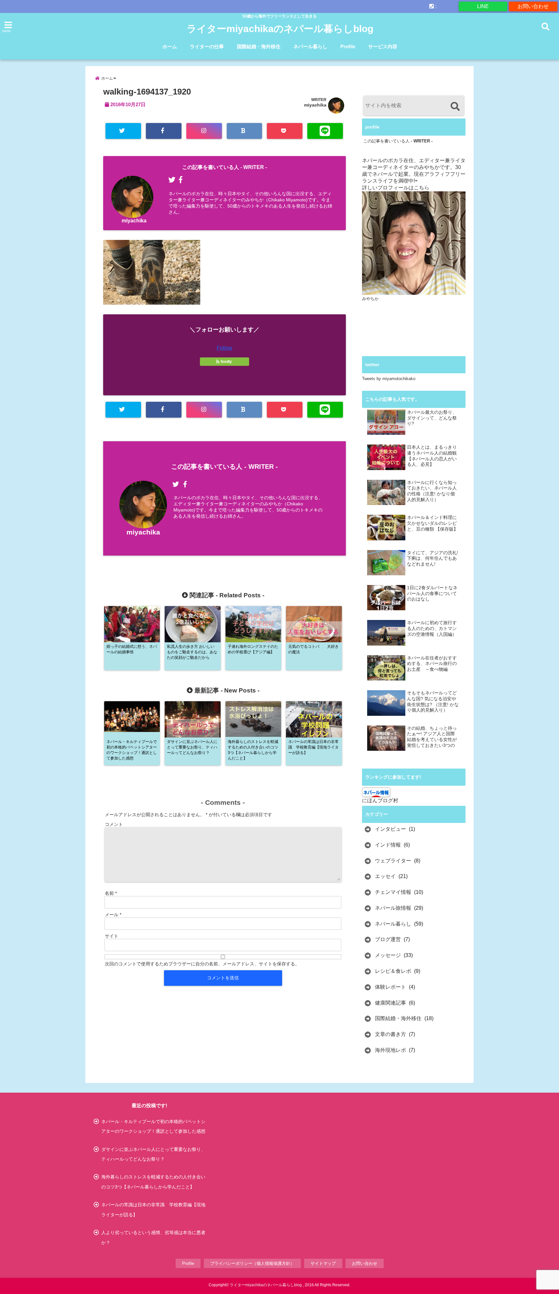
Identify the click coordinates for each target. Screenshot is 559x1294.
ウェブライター (393, 860)
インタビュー (390, 829)
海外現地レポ (390, 1050)
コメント (114, 824)
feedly (226, 361)
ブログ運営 (388, 939)
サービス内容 (382, 46)
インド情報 (388, 845)
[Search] (455, 106)
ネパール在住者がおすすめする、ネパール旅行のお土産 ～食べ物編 (432, 664)
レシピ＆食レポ (393, 971)
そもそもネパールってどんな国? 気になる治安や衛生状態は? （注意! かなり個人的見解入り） (433, 702)
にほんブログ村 (380, 800)
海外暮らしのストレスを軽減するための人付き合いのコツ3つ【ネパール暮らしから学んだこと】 (153, 1181)
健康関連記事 (390, 1003)
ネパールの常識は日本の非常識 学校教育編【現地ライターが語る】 (153, 1209)
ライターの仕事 (207, 46)
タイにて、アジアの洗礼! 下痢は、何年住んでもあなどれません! (432, 558)
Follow (224, 348)
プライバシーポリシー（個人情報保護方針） (252, 1263)
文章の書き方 (390, 1034)
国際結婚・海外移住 (258, 46)
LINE (483, 6)
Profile (347, 46)
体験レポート (390, 987)
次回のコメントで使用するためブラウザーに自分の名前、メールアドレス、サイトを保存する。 (202, 963)
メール (113, 914)
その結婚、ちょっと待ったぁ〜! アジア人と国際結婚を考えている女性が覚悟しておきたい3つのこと (432, 737)
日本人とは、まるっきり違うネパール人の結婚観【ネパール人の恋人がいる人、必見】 (432, 456)
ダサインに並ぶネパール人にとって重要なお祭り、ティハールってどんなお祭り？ (153, 1154)
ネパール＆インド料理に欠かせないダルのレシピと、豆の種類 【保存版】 (432, 523)
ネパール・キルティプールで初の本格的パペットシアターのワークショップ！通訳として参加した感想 (153, 1126)
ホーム (169, 46)
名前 (111, 893)
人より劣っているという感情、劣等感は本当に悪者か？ (153, 1237)
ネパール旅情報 (393, 908)
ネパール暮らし (310, 46)
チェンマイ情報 (393, 892)
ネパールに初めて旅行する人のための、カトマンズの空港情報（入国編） (432, 628)
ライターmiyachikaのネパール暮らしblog (280, 28)
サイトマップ (323, 1263)
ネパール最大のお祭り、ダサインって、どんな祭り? (432, 418)
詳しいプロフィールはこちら (395, 187)
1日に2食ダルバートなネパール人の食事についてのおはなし (432, 593)
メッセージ (388, 955)
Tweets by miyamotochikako (388, 378)
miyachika (315, 104)
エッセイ (385, 876)
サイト (111, 936)
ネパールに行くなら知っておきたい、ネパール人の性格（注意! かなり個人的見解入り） (432, 491)
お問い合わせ (533, 6)
